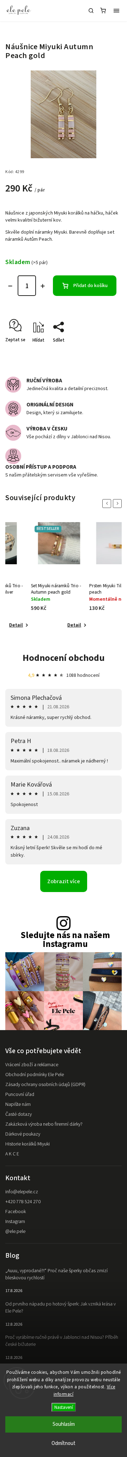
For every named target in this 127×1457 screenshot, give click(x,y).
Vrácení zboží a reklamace (31, 1064)
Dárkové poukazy (22, 1134)
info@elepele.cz (21, 1191)
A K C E (12, 1154)
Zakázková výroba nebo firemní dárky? (44, 1124)
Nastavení (63, 1407)
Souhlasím (64, 1424)
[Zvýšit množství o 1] (43, 286)
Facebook (15, 1211)
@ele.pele (15, 1231)
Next (118, 503)
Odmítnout (63, 1443)
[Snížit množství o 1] (10, 286)
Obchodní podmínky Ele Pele (34, 1074)
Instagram (15, 1221)
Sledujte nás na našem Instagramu (65, 940)
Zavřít (105, 352)
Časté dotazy (18, 1114)
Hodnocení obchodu (64, 657)
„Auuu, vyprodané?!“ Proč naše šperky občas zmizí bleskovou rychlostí (56, 1274)
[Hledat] (91, 10)
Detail (49, 625)
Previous (108, 503)
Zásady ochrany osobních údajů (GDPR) (45, 1084)
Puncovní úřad (19, 1094)
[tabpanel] (34, 576)
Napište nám (18, 1104)
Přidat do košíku (90, 285)
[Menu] (116, 11)
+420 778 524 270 (23, 1201)
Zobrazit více (63, 881)
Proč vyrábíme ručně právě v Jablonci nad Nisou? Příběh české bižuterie (61, 1341)
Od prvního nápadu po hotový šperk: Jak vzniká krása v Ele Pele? (60, 1308)
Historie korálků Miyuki (27, 1144)
